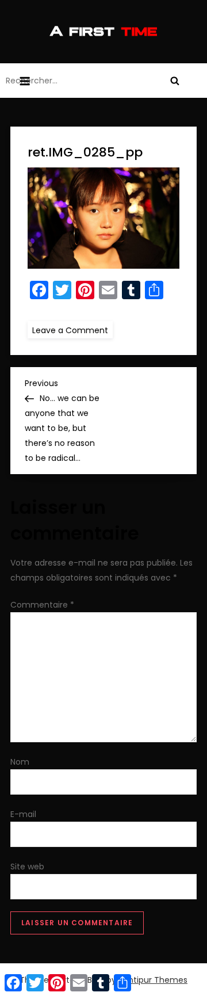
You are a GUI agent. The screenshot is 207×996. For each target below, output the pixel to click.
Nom (19, 762)
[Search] (175, 80)
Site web (27, 866)
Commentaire (42, 604)
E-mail (23, 814)
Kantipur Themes (152, 980)
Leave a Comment (72, 329)
